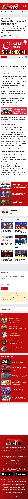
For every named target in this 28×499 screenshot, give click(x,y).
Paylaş (4, 57)
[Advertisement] (14, 419)
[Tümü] (26, 309)
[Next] (19, 469)
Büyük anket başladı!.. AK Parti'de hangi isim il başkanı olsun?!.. (7, 245)
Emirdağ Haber (13, 487)
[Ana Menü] (25, 6)
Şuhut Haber (9, 492)
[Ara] (23, 6)
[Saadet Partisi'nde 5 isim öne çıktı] (14, 47)
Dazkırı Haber (22, 486)
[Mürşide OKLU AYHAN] (4, 341)
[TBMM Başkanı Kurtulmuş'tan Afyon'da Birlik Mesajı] (21, 225)
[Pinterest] (8, 469)
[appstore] (7, 474)
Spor (12, 12)
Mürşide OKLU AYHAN (15, 340)
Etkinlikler (24, 481)
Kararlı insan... (12, 350)
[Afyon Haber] (4, 211)
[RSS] (25, 469)
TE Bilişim (18, 496)
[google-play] (20, 474)
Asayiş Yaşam (19, 479)
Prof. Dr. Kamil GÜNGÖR (15, 348)
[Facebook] (3, 469)
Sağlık (24, 479)
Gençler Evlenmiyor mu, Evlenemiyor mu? (15, 342)
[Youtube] (14, 469)
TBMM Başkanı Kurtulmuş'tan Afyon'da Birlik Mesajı (20, 231)
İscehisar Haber (21, 489)
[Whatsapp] (22, 469)
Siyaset (18, 12)
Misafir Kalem (13, 333)
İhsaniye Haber (13, 489)
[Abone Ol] (26, 57)
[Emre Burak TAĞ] (4, 327)
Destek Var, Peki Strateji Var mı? (17, 328)
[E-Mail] (11, 214)
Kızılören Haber (5, 491)
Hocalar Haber (5, 489)
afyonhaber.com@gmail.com (15, 463)
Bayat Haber (22, 484)
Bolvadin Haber (5, 486)
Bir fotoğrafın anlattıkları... (16, 335)
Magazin (19, 481)
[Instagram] (11, 469)
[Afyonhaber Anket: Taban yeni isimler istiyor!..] (7, 225)
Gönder (4, 289)
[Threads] (16, 469)
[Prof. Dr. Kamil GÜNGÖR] (4, 349)
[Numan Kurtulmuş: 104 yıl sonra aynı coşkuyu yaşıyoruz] (21, 253)
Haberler (3, 18)
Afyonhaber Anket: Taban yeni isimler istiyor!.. (6, 231)
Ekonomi (14, 481)
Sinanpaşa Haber (22, 491)
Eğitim (3, 481)
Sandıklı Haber (13, 491)
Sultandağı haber (17, 492)
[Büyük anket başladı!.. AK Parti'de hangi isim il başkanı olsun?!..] (7, 239)
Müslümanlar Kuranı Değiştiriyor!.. (14, 321)
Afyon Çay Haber (6, 484)
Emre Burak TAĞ (13, 326)
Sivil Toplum (8, 481)
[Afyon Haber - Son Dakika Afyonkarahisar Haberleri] (10, 6)
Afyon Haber (5, 12)
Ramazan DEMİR (13, 318)
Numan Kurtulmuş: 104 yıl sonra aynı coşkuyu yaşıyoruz (20, 259)
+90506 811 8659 (15, 460)
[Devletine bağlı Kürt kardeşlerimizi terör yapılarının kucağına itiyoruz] (7, 253)
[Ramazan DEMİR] (4, 320)
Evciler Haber (21, 487)
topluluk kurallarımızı (15, 293)
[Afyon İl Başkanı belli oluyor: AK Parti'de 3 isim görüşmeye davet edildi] (21, 239)
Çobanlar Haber (14, 486)
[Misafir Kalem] (4, 334)
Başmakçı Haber (15, 484)
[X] (6, 469)
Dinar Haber (6, 487)
